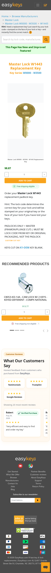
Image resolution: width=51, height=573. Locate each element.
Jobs (13, 486)
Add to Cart (25, 180)
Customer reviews (38, 474)
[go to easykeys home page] (25, 459)
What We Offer (12, 474)
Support (38, 480)
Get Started (13, 471)
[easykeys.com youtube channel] (20, 465)
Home (5, 16)
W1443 (44, 23)
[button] (22, 422)
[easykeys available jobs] (25, 520)
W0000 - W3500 (32, 72)
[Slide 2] (22, 330)
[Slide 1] (12, 330)
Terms (38, 483)
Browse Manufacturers (25, 16)
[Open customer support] (45, 567)
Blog (13, 489)
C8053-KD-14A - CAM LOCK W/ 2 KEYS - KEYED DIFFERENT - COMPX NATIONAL (25, 298)
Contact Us (13, 483)
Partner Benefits (38, 471)
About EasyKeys (38, 477)
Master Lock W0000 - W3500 (21, 23)
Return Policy (38, 486)
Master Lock (12, 20)
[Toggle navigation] (37, 5)
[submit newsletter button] (38, 500)
